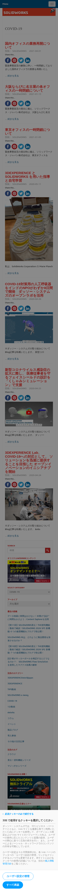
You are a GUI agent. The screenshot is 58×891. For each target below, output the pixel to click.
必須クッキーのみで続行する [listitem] (19, 814)
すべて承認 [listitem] (12, 885)
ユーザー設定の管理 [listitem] (18, 876)
